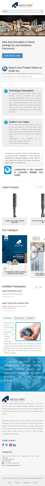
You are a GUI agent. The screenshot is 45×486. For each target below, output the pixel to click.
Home (9, 482)
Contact (35, 482)
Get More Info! (12, 55)
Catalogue (26, 482)
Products (17, 482)
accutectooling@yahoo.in (12, 465)
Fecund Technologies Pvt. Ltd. (34, 478)
